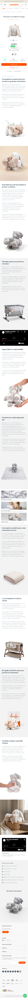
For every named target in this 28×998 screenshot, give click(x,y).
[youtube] (20, 971)
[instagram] (6, 971)
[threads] (13, 971)
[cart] (25, 4)
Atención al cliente (6, 944)
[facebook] (3, 971)
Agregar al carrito (14, 64)
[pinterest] (10, 971)
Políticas (4, 951)
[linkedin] (8, 971)
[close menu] (1, 4)
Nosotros (4, 948)
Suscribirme (22, 962)
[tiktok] (15, 971)
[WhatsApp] (25, 996)
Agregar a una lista (14, 67)
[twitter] (18, 971)
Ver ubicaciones (7, 940)
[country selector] (5, 4)
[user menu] (22, 4)
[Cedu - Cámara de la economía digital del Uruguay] (7, 990)
